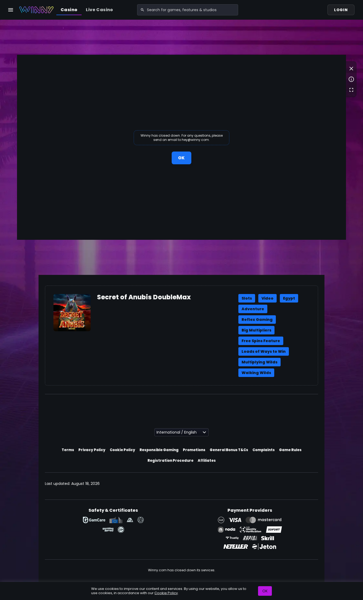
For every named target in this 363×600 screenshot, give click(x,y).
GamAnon (140, 520)
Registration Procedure (170, 460)
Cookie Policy (122, 449)
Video (267, 298)
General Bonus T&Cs (229, 449)
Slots (247, 298)
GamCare (94, 520)
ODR (116, 520)
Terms (68, 449)
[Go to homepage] (36, 9)
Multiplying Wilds (259, 362)
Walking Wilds (256, 372)
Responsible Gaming (159, 449)
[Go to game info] (351, 79)
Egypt (289, 298)
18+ (121, 529)
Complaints (263, 449)
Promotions (194, 449)
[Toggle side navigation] (10, 10)
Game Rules (290, 449)
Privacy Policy (91, 449)
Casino (69, 10)
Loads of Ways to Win (264, 351)
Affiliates (207, 460)
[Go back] (351, 68)
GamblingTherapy (108, 529)
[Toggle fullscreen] (351, 90)
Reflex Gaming (257, 319)
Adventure (253, 309)
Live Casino (99, 10)
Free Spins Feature (261, 340)
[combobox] (187, 9)
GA (130, 520)
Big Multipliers (256, 330)
